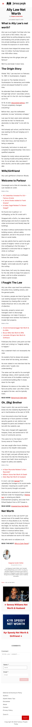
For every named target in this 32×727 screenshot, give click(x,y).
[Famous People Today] (16, 3)
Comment (4, 651)
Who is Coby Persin (21, 543)
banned (17, 481)
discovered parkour (18, 103)
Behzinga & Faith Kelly (19, 398)
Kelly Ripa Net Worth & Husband (14, 477)
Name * (6, 665)
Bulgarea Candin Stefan (17, 16)
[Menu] (3, 4)
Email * (5, 672)
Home (2, 582)
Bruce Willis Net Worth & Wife (13, 333)
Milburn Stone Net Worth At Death (15, 474)
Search (5, 714)
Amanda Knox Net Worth (20, 506)
